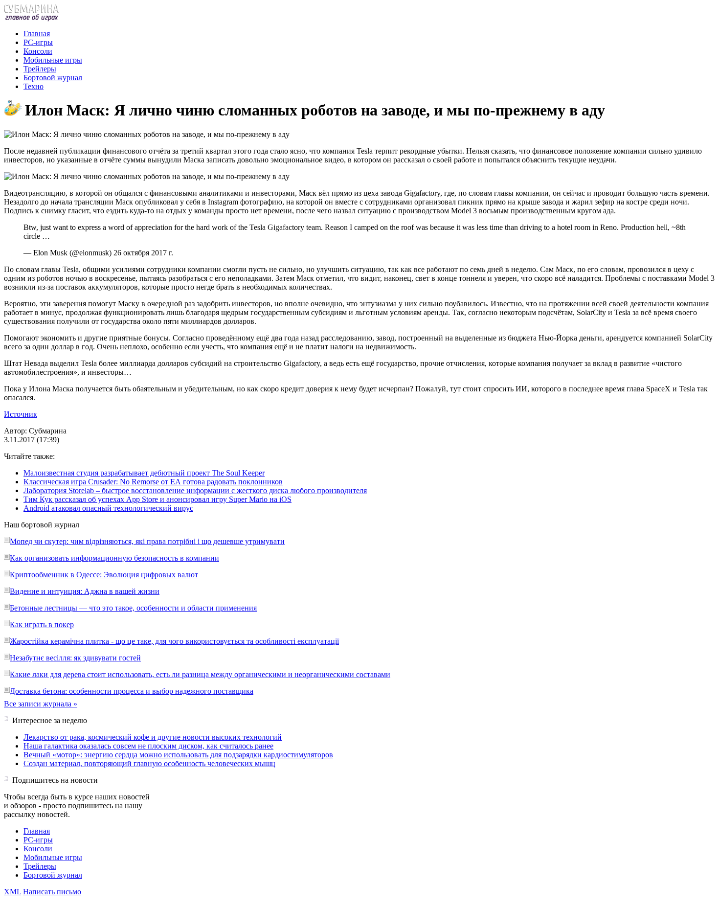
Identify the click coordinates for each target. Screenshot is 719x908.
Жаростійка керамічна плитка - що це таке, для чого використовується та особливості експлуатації (174, 641)
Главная (36, 33)
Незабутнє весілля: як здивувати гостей (75, 658)
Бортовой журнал (52, 77)
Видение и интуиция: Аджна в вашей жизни (84, 591)
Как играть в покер (42, 624)
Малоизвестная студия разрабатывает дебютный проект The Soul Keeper (144, 473)
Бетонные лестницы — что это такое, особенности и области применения (133, 608)
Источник (20, 414)
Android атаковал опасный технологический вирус (108, 508)
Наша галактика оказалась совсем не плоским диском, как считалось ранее (148, 746)
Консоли (37, 51)
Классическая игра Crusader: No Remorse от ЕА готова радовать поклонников (153, 481)
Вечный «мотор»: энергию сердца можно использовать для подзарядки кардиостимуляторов (178, 754)
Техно (33, 86)
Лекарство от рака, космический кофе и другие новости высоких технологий (152, 737)
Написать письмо (52, 891)
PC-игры (38, 42)
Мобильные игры (52, 60)
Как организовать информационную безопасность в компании (114, 558)
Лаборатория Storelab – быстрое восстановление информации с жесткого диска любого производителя (195, 490)
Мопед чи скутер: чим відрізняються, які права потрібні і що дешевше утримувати (147, 541)
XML (12, 891)
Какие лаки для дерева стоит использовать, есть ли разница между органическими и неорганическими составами (200, 674)
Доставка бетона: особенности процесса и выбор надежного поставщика (131, 691)
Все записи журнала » (40, 704)
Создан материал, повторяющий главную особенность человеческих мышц (149, 763)
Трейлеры (39, 69)
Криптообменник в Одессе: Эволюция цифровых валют (104, 574)
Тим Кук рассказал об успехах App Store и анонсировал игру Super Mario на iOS (157, 499)
